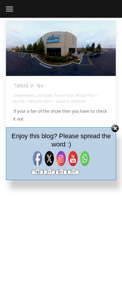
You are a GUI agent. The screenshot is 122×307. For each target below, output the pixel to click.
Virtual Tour (85, 95)
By (19, 101)
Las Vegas (44, 95)
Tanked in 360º (28, 85)
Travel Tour (64, 95)
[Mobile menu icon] (9, 9)
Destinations (23, 95)
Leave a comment (71, 101)
